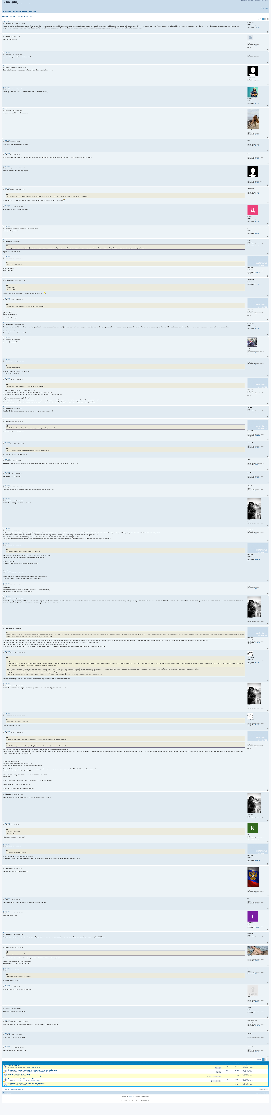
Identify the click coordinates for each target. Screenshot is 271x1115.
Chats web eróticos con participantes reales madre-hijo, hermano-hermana (32, 1070)
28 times (257, 328)
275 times (257, 272)
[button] (268, 19)
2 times (257, 233)
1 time (256, 45)
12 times (257, 158)
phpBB (130, 1096)
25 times (257, 903)
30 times (257, 412)
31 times (257, 193)
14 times (257, 103)
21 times (257, 662)
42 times (257, 182)
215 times (257, 533)
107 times (257, 1025)
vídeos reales (8, 16)
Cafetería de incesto (35, 1080)
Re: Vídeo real (6, 35)
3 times (257, 839)
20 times (257, 82)
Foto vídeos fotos (14, 1066)
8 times (257, 1001)
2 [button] (265, 19)
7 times (257, 27)
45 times (257, 245)
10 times (257, 221)
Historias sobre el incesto (25, 16)
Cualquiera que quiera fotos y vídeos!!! (21, 1079)
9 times (257, 892)
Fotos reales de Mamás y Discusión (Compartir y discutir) (27, 1083)
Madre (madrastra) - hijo (34, 1067)
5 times (257, 960)
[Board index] (3, 2)
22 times (257, 145)
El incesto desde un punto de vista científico (39, 1071)
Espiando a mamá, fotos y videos (19, 1074)
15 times (257, 447)
